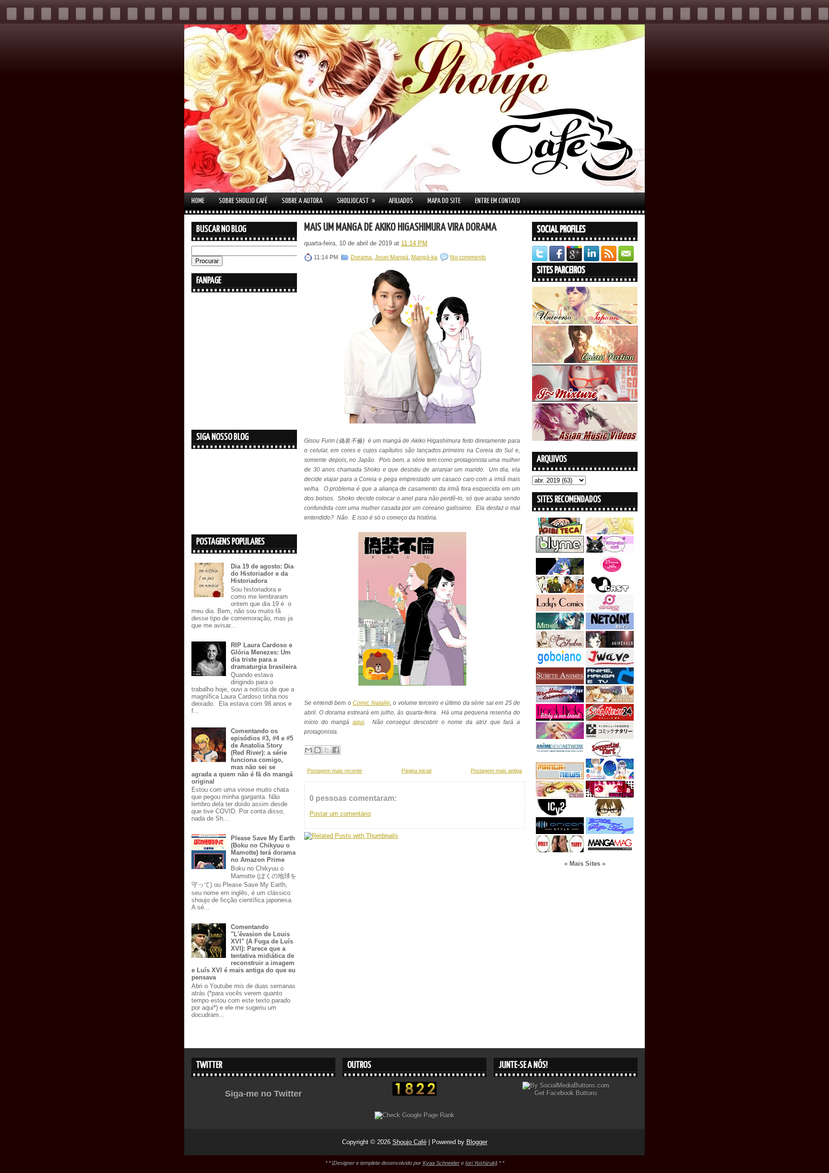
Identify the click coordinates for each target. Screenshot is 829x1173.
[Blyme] (560, 550)
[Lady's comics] (560, 609)
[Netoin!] (610, 627)
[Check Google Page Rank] (414, 1115)
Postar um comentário (340, 813)
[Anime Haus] (610, 645)
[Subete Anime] (560, 682)
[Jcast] (610, 590)
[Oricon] (560, 831)
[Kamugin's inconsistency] (560, 736)
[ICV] (560, 813)
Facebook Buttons (571, 1093)
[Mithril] (560, 627)
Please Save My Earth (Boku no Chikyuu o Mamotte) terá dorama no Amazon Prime (263, 848)
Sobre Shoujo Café (243, 201)
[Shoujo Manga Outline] (560, 795)
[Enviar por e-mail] (308, 750)
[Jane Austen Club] (560, 645)
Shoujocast (356, 201)
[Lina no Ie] (610, 532)
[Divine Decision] (610, 700)
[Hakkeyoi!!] (610, 813)
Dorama (361, 257)
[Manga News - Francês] (560, 777)
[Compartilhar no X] (327, 750)
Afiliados (401, 201)
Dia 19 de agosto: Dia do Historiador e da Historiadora (262, 573)
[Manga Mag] (610, 850)
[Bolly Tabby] (560, 850)
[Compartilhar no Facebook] (336, 750)
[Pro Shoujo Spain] (610, 795)
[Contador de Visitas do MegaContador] (414, 1093)
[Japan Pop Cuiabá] (610, 609)
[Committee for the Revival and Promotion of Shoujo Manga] (610, 831)
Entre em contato (497, 201)
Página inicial (416, 771)
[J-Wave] (610, 663)
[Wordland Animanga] (560, 700)
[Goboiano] (560, 663)
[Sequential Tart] (610, 755)
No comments (468, 257)
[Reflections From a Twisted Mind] (560, 590)
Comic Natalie (371, 703)
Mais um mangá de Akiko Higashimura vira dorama (400, 227)
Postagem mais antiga (496, 771)
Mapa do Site (444, 201)
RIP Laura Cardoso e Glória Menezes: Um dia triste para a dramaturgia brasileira (263, 655)
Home (197, 201)
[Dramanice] (610, 572)
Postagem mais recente (334, 771)
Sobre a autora (302, 201)
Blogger (476, 1142)
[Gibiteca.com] (560, 532)
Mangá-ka (424, 257)
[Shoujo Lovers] (610, 777)
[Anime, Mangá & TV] (610, 682)
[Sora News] (610, 718)
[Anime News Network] (560, 755)
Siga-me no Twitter (263, 1094)
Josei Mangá (391, 257)
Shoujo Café (409, 1142)
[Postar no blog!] (317, 750)
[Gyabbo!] (560, 572)
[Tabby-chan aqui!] (610, 550)
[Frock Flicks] (560, 718)
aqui (358, 722)
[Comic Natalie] (610, 736)
